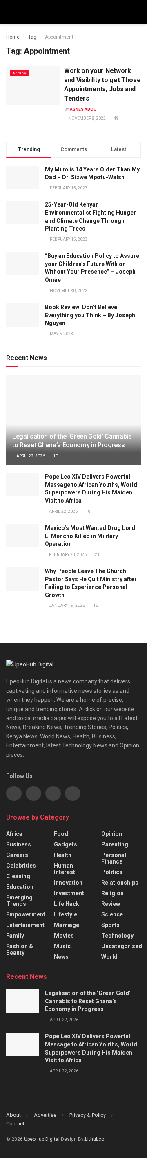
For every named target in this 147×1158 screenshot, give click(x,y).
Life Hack (66, 904)
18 (88, 511)
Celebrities (21, 865)
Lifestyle (65, 914)
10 (55, 456)
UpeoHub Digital (42, 1139)
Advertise (45, 1115)
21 (97, 554)
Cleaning (18, 876)
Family (15, 935)
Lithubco (94, 1139)
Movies (64, 935)
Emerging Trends (19, 900)
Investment (69, 893)
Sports (110, 925)
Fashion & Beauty (19, 949)
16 (95, 605)
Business (18, 844)
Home (13, 37)
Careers (17, 855)
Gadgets (65, 844)
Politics (111, 872)
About (13, 1115)
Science (112, 914)
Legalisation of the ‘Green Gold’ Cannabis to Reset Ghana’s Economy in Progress (72, 441)
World (109, 957)
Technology (117, 935)
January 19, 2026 (66, 605)
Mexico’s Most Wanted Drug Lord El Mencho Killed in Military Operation (90, 536)
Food (61, 834)
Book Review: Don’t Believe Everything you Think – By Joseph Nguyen (90, 315)
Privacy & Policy (87, 1115)
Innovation (68, 882)
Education (19, 886)
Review (110, 904)
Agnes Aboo (83, 109)
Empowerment (25, 914)
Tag (32, 37)
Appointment (59, 37)
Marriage (66, 925)
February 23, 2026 (67, 554)
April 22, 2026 (30, 456)
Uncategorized (121, 946)
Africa (20, 73)
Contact (15, 1124)
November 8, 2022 (86, 118)
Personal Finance (113, 858)
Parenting (114, 844)
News (61, 957)
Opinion (111, 834)
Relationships (119, 882)
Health (62, 855)
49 (116, 118)
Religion (112, 893)
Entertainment (25, 925)
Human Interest (64, 868)
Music (62, 946)
